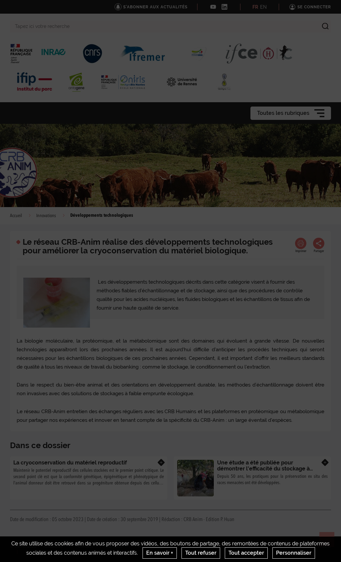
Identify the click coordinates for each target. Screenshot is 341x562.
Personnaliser (293, 553)
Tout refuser (200, 553)
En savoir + (159, 553)
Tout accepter (246, 553)
